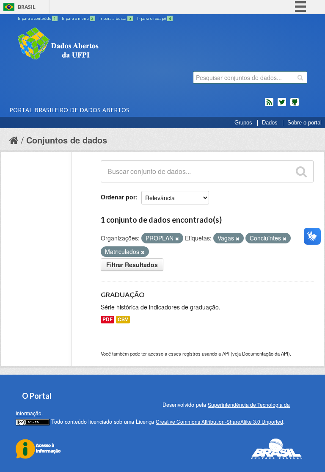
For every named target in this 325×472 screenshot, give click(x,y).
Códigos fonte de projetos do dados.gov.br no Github (294, 105)
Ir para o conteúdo (37, 18)
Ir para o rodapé (154, 18)
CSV (123, 319)
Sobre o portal (304, 123)
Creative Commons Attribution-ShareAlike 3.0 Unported (219, 421)
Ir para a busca (115, 18)
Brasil (27, 7)
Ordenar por (118, 197)
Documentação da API (265, 353)
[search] (300, 77)
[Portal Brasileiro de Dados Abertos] (109, 44)
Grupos (243, 123)
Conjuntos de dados (66, 140)
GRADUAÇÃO (123, 294)
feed (269, 105)
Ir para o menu (78, 18)
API (225, 353)
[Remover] (177, 238)
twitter (282, 105)
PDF (107, 319)
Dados (270, 123)
